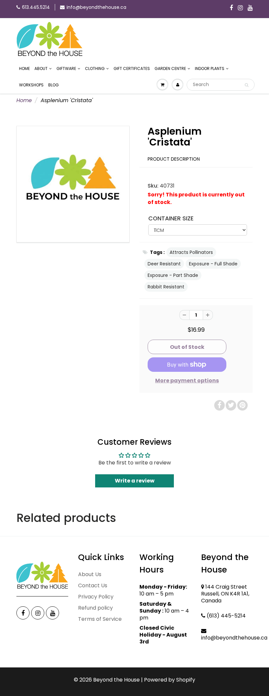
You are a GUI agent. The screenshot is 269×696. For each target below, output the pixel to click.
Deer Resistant (164, 263)
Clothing (95, 68)
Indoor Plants (209, 68)
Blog (53, 85)
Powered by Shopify (169, 680)
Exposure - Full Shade (213, 263)
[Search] (246, 85)
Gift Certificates (132, 68)
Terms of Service (100, 619)
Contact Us (92, 585)
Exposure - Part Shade (173, 275)
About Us (89, 574)
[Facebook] (231, 8)
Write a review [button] (135, 480)
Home (24, 68)
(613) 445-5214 (226, 615)
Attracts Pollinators (191, 252)
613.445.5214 (36, 7)
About (41, 68)
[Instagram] (240, 8)
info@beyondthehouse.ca (96, 7)
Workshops (31, 85)
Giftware (66, 68)
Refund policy (95, 608)
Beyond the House (116, 680)
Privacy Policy (96, 596)
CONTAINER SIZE (171, 218)
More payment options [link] (187, 380)
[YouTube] (250, 8)
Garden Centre (170, 68)
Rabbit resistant (166, 286)
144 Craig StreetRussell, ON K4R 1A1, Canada (225, 593)
